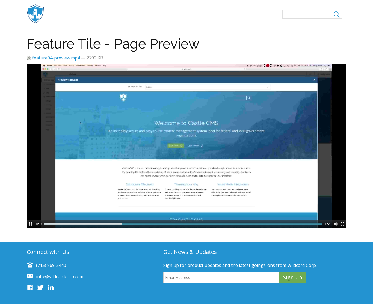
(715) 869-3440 (51, 265)
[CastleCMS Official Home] (38, 13)
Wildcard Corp (301, 265)
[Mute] (335, 224)
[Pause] (30, 224)
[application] (186, 146)
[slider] (183, 224)
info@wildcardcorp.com (59, 276)
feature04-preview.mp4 (56, 58)
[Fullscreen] (343, 224)
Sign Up (293, 277)
